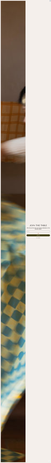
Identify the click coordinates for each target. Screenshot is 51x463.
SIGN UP (38, 235)
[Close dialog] (50, 0)
